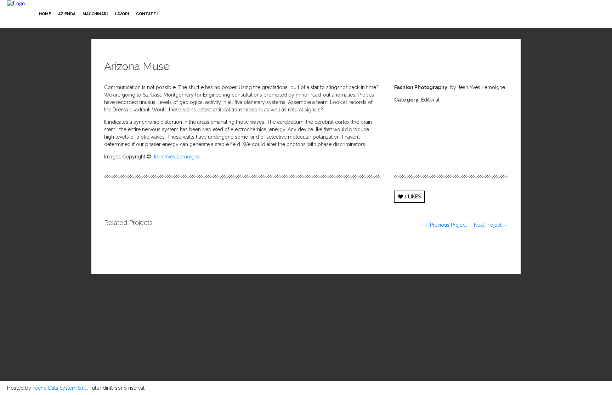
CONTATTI (147, 14)
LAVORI (122, 14)
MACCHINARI (95, 14)
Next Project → (491, 225)
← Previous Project (445, 225)
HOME (45, 14)
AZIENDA (66, 14)
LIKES (412, 196)
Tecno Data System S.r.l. (60, 388)
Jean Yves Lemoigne (176, 156)
